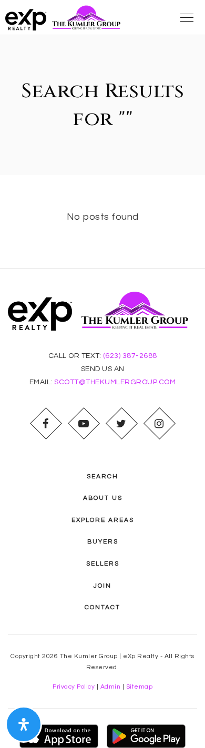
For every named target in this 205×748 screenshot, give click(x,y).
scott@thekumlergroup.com (115, 382)
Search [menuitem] (102, 476)
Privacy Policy (74, 686)
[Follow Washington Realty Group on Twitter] (121, 423)
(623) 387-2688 (130, 356)
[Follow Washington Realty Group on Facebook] (46, 423)
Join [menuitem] (102, 585)
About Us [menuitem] (102, 498)
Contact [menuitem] (102, 607)
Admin (110, 686)
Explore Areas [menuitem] (102, 520)
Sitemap (139, 686)
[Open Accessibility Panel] (23, 724)
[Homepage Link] (65, 17)
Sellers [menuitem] (102, 563)
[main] (102, 151)
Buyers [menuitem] (102, 541)
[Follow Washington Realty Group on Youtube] (83, 423)
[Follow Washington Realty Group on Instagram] (159, 423)
